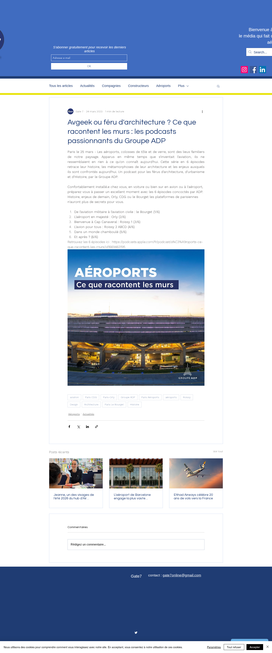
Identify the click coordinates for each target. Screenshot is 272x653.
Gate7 (136, 576)
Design (74, 404)
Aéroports (163, 86)
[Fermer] (267, 647)
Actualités (87, 86)
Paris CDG (91, 397)
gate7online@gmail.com (182, 575)
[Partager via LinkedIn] (87, 426)
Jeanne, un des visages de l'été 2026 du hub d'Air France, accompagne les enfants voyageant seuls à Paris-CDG (74, 496)
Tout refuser (234, 647)
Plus (181, 86)
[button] (218, 86)
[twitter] (136, 632)
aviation (74, 397)
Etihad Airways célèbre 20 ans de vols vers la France (193, 496)
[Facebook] (253, 69)
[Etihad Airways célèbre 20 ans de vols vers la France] (196, 473)
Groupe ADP (128, 397)
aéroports (171, 397)
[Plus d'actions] (202, 111)
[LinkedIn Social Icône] (262, 69)
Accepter (255, 647)
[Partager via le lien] (96, 426)
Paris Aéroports (150, 397)
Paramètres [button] (214, 647)
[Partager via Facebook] (69, 426)
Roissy (187, 397)
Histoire (134, 404)
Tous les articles (61, 86)
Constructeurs (138, 86)
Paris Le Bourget (114, 404)
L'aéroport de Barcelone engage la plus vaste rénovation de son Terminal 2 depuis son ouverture (135, 496)
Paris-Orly (109, 397)
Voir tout (218, 451)
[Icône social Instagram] (244, 69)
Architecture (91, 404)
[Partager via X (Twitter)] (78, 426)
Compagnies (111, 86)
